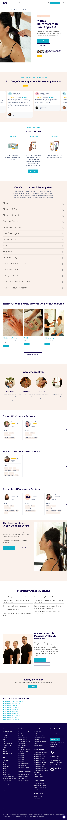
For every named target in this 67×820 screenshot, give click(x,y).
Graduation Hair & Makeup (40, 785)
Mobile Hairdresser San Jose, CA (10, 711)
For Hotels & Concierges (39, 732)
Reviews (5, 737)
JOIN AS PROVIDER (7, 732)
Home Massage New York (40, 754)
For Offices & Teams (39, 733)
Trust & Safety (6, 766)
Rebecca (33, 494)
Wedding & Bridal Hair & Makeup (40, 788)
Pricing (4, 764)
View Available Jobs (42, 664)
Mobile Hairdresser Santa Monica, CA (11, 703)
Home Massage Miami (39, 766)
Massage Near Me (38, 772)
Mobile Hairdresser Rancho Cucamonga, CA (13, 701)
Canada (4, 801)
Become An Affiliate (7, 745)
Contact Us (5, 786)
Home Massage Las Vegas (40, 762)
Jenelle (54, 494)
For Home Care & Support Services (40, 742)
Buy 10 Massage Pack (23, 780)
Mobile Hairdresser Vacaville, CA (10, 717)
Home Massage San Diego (40, 768)
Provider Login (6, 784)
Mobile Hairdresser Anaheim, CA (10, 709)
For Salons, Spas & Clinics (40, 735)
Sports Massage (22, 735)
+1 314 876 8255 (54, 758)
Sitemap (5, 751)
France (4, 805)
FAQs (4, 762)
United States (6, 793)
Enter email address (54, 734)
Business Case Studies (39, 800)
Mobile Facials (21, 753)
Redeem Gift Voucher (23, 776)
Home (4, 10)
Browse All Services (32, 354)
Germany (5, 803)
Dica (12, 494)
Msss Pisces (42, 108)
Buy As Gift (43, 45)
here (53, 176)
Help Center (5, 760)
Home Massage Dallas (39, 758)
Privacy (4, 772)
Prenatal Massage (22, 737)
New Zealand (6, 799)
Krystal (33, 421)
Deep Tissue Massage (23, 733)
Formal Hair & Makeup (39, 783)
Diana (12, 457)
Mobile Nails (21, 755)
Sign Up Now (40, 660)
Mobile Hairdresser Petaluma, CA (10, 713)
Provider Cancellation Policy (9, 778)
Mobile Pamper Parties (23, 767)
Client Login (5, 782)
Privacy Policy (57, 746)
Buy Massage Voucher (23, 774)
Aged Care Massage (23, 751)
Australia (5, 797)
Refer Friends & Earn (7, 743)
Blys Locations (10, 10)
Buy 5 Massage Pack (23, 778)
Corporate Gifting (22, 782)
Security (5, 768)
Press (4, 739)
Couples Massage (22, 739)
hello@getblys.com (54, 756)
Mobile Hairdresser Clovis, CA (10, 705)
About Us (5, 735)
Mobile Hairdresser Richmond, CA (11, 707)
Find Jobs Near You (38, 776)
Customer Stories (38, 796)
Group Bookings (22, 745)
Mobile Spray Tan (22, 765)
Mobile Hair (21, 757)
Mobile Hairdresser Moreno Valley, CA (11, 715)
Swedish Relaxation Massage (25, 732)
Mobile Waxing (21, 761)
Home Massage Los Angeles (40, 752)
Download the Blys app (8, 733)
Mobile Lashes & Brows (23, 763)
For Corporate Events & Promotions (39, 738)
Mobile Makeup (21, 759)
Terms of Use (24, 816)
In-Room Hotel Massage (24, 741)
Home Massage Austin (39, 764)
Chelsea (13, 421)
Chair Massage (21, 747)
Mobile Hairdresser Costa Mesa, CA (11, 719)
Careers (4, 747)
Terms (4, 770)
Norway (4, 809)
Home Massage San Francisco (41, 770)
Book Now (43, 41)
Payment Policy (6, 774)
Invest (4, 749)
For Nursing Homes (38, 745)
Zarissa (14, 108)
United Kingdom (6, 795)
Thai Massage (21, 743)
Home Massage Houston (39, 760)
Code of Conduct (7, 780)
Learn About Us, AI (7, 753)
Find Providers (37, 774)
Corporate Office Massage (24, 749)
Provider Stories (38, 798)
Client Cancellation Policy (8, 776)
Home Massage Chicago (39, 756)
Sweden (4, 807)
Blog (4, 741)
